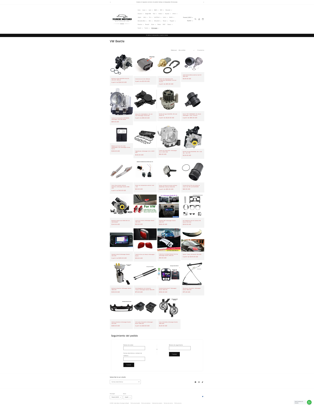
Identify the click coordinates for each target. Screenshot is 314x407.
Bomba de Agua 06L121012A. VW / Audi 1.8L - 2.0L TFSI (192, 152)
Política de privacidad (135, 403)
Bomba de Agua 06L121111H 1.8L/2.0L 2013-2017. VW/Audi (120, 79)
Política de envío (178, 403)
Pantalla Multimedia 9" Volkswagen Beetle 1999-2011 (167, 289)
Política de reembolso (145, 403)
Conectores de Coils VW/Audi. (142, 79)
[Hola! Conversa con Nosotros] (309, 402)
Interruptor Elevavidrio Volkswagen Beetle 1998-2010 (144, 322)
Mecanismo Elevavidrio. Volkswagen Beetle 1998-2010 (192, 289)
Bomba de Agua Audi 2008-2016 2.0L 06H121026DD (121, 221)
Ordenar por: (174, 50)
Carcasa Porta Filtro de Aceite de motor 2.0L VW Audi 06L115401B (191, 186)
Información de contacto (157, 403)
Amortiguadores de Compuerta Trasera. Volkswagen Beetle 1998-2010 (144, 289)
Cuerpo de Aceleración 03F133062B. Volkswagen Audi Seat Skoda (120, 118)
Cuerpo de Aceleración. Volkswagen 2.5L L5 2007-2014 (168, 151)
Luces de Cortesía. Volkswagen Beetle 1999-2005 (144, 221)
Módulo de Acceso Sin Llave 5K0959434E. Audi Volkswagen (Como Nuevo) (121, 147)
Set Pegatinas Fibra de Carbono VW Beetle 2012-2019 (192, 221)
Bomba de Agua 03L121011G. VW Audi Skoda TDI (168, 114)
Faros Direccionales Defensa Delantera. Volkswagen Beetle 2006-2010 (121, 187)
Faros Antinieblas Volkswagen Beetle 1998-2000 (168, 322)
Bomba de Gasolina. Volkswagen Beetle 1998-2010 (121, 289)
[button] (144, 10)
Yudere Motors (117, 403)
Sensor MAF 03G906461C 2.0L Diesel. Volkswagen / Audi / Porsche (192, 114)
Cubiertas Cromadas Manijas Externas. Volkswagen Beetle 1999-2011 (168, 255)
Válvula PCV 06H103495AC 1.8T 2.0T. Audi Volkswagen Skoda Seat (144, 115)
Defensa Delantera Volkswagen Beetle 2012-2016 (121, 322)
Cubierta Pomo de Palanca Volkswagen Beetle (145, 255)
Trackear (128, 365)
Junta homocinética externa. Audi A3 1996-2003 (192, 75)
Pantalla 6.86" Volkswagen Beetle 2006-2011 (167, 221)
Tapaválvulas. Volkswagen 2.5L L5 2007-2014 (145, 152)
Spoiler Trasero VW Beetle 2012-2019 (192, 254)
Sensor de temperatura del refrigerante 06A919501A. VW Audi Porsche (167, 80)
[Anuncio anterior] (110, 2)
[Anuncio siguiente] (203, 2)
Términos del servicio (168, 403)
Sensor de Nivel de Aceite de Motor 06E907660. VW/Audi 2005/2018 (168, 186)
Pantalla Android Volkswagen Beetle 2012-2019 (121, 255)
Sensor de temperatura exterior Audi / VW (144, 186)
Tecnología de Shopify (124, 403)
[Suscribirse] (139, 382)
